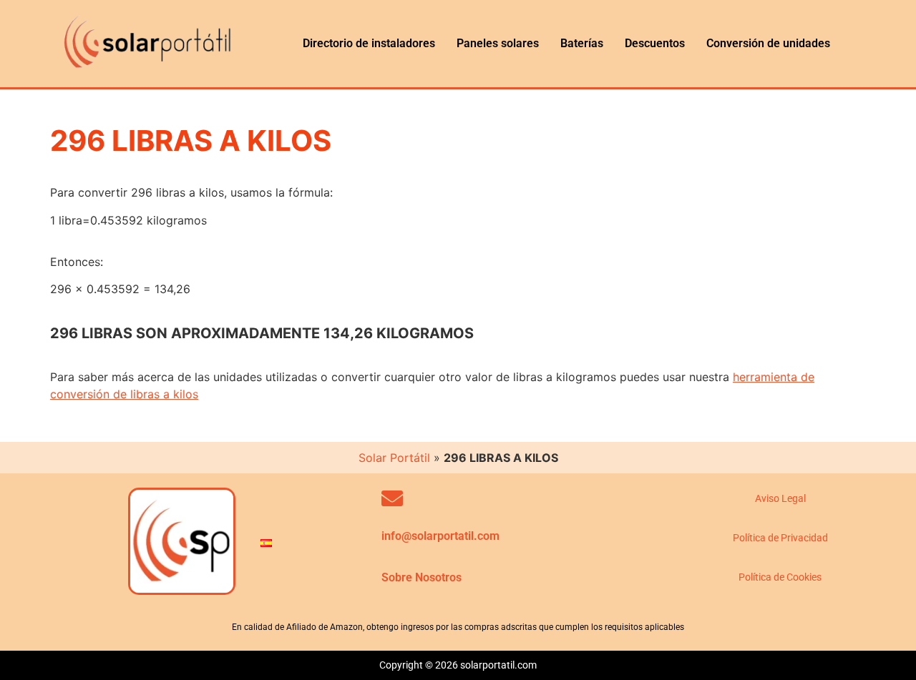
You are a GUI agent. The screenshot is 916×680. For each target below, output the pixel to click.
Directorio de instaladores (369, 43)
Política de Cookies (780, 577)
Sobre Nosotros (421, 577)
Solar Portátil (394, 457)
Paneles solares (498, 43)
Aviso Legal (780, 498)
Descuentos (655, 43)
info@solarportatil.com (440, 536)
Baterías (581, 43)
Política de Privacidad (780, 537)
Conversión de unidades (768, 43)
